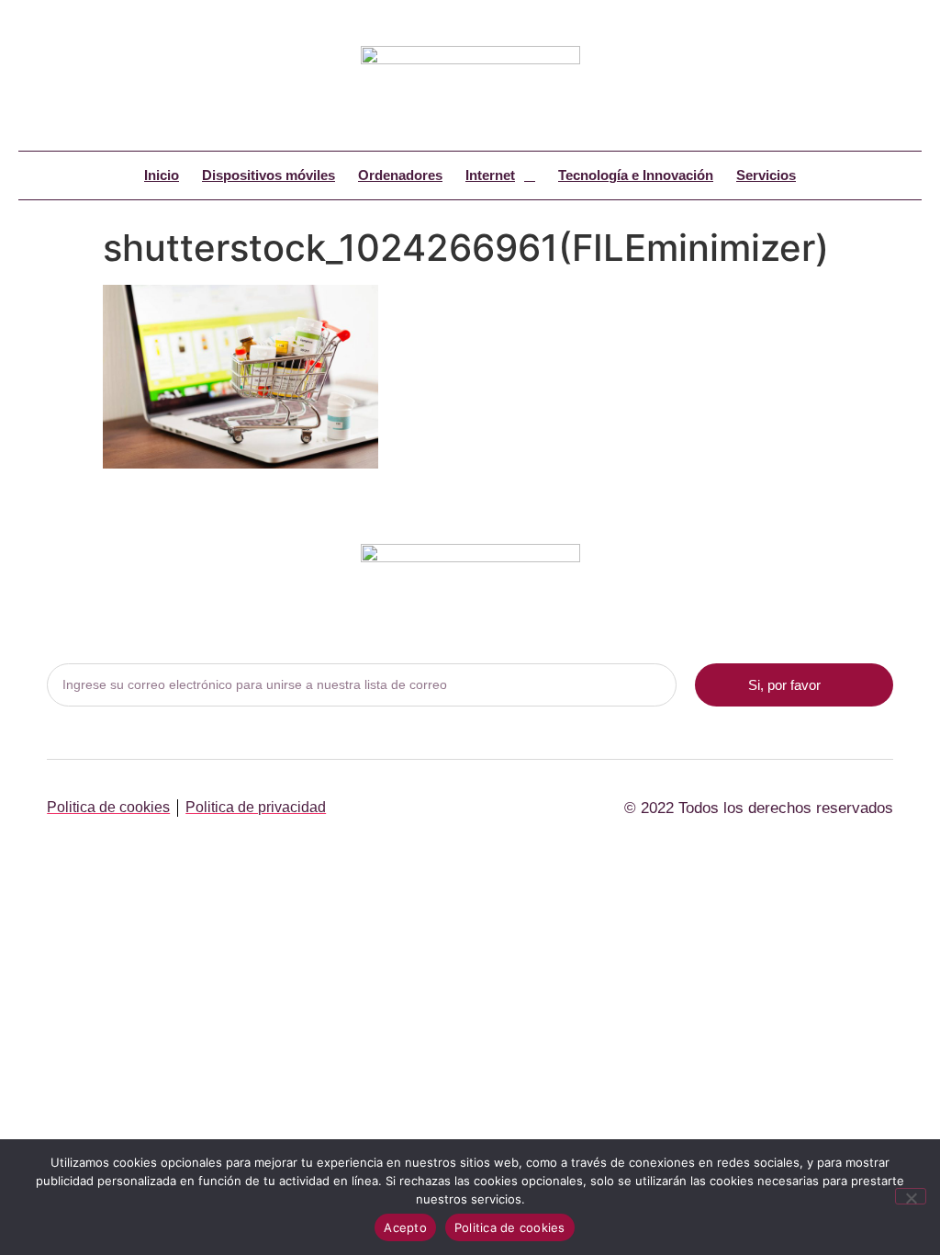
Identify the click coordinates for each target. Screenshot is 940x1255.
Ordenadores (400, 175)
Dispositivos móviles (268, 175)
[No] (910, 1196)
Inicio (161, 175)
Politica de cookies (509, 1227)
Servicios (766, 175)
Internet (490, 175)
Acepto (405, 1227)
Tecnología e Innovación (635, 175)
